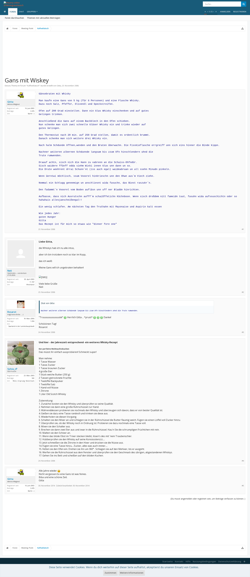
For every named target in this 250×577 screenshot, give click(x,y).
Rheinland (30, 284)
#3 (243, 332)
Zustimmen (110, 572)
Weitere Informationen (131, 572)
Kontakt (179, 561)
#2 (243, 292)
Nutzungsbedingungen (204, 561)
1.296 (32, 321)
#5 (243, 485)
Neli (9, 270)
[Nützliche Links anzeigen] (242, 28)
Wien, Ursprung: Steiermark (23, 381)
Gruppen (31, 11)
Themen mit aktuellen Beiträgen (43, 17)
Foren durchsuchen (14, 17)
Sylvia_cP (12, 368)
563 (33, 378)
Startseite (167, 561)
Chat (21, 11)
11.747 (32, 282)
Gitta (59, 85)
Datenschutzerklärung (229, 561)
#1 (243, 229)
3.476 (32, 111)
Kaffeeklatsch (33, 85)
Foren (13, 11)
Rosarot (11, 311)
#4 (243, 461)
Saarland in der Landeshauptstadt (21, 326)
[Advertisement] (125, 54)
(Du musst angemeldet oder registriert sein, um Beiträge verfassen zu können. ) (208, 498)
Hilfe (188, 561)
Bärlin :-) (31, 114)
